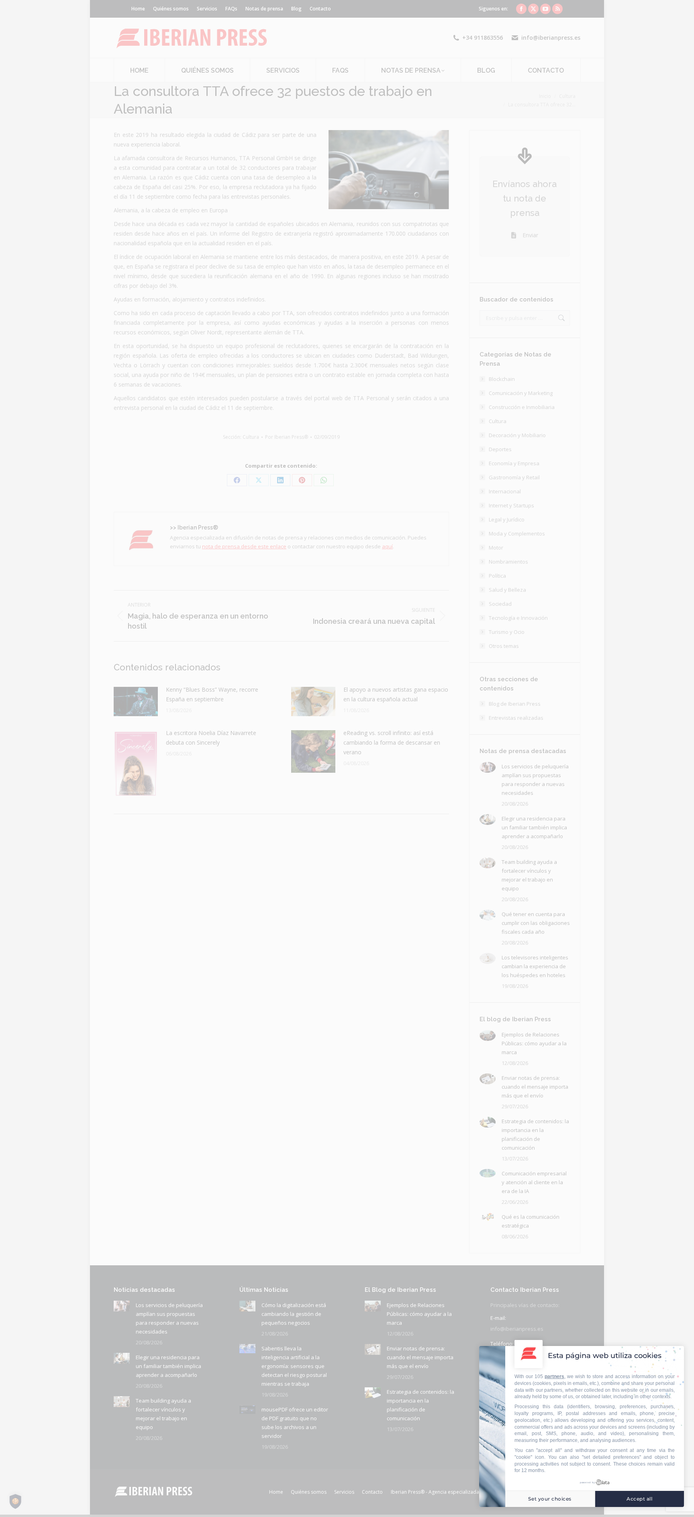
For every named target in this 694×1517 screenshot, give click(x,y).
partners (554, 1376)
